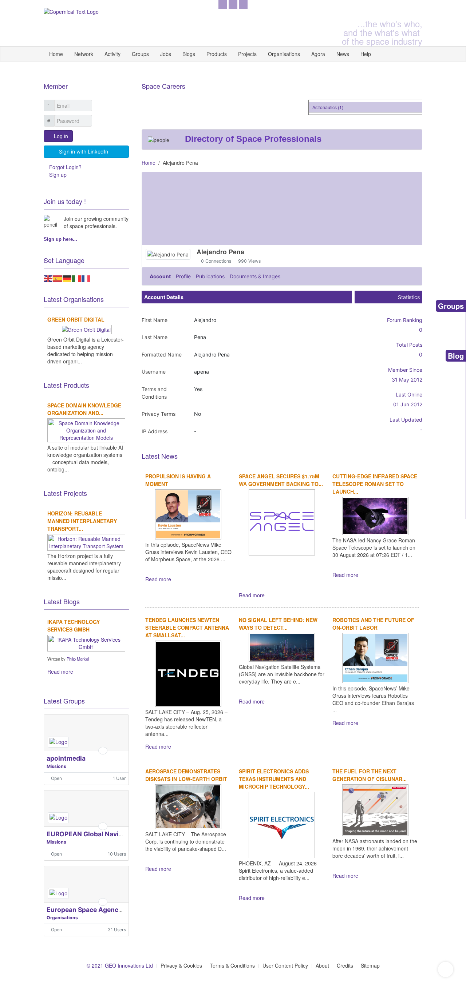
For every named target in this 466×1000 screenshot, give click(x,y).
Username (154, 371)
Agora (318, 53)
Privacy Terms (158, 414)
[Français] (86, 277)
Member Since (405, 370)
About (322, 965)
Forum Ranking (404, 320)
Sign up (58, 174)
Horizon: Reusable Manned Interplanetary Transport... (82, 521)
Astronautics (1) (322, 107)
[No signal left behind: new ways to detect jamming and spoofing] (282, 646)
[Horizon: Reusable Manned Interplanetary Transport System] (86, 541)
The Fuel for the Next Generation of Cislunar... (369, 775)
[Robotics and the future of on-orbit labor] (375, 657)
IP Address (154, 431)
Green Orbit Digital (75, 319)
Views (254, 261)
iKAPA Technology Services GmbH (73, 625)
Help (365, 53)
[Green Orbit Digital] (86, 328)
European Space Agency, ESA (92, 909)
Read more (158, 579)
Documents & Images (255, 276)
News (342, 53)
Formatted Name (162, 354)
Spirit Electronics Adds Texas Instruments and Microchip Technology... (274, 779)
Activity (112, 53)
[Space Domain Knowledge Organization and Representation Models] (86, 429)
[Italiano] (77, 277)
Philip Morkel (78, 659)
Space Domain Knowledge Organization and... (84, 409)
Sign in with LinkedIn (83, 151)
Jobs (165, 53)
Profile (183, 276)
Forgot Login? (65, 167)
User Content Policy (285, 965)
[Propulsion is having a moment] (188, 513)
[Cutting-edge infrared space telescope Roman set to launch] (375, 515)
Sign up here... (60, 239)
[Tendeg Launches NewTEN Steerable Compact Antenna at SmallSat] (188, 672)
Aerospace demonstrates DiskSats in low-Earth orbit (186, 775)
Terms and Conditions (154, 393)
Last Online (409, 394)
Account (160, 276)
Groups (140, 53)
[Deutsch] (67, 277)
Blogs (188, 53)
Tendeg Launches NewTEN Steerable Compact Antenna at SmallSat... (187, 627)
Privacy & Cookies (181, 965)
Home (56, 53)
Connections (218, 261)
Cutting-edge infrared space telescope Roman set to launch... (374, 484)
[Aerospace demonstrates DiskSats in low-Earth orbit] (188, 805)
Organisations (284, 53)
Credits (345, 965)
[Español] (58, 277)
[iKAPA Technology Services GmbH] (86, 642)
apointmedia (66, 758)
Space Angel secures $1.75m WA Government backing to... (281, 480)
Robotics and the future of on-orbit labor (373, 623)
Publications (210, 276)
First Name (154, 320)
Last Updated (406, 420)
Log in (61, 136)
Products (216, 53)
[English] (48, 277)
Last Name (154, 337)
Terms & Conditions (232, 965)
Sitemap (370, 965)
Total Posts (409, 345)
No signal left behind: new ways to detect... (278, 623)
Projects (247, 53)
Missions (56, 766)
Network (83, 53)
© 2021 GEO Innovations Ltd (120, 965)
